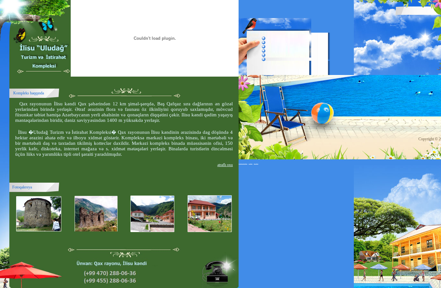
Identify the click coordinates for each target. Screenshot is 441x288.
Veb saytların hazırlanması (243, 163)
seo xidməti (250, 163)
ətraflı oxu (225, 165)
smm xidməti (256, 163)
